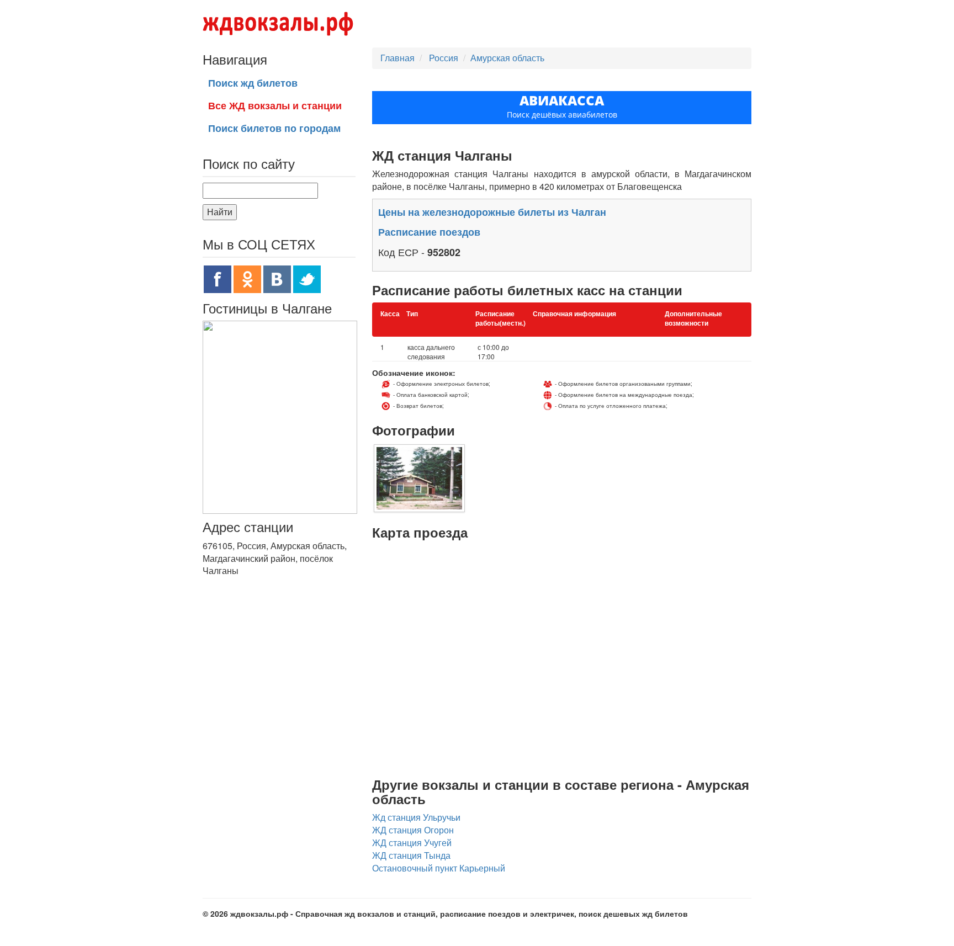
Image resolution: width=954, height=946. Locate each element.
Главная (397, 57)
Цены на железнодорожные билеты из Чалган (492, 212)
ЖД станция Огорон (413, 829)
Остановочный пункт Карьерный (438, 868)
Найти (219, 211)
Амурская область (507, 57)
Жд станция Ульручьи (416, 817)
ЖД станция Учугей (412, 842)
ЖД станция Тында (411, 855)
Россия (444, 57)
